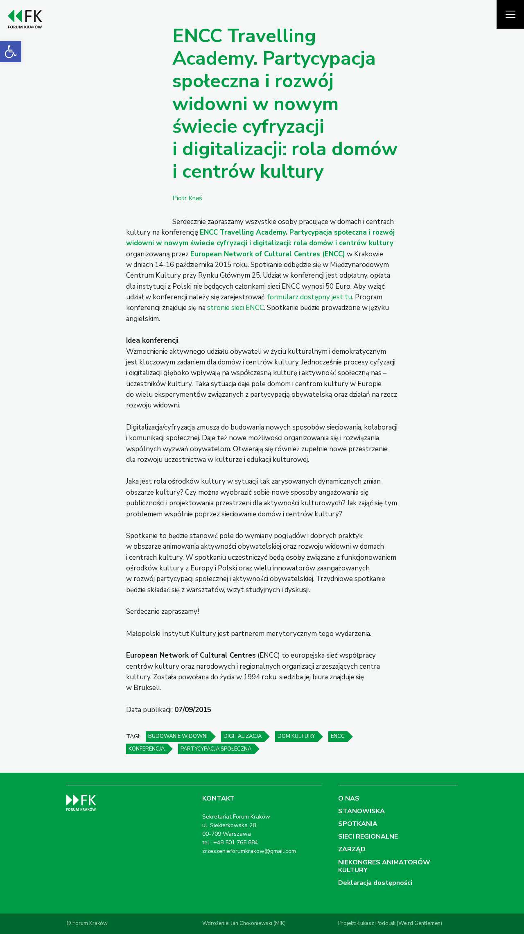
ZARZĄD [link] (352, 849)
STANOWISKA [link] (361, 811)
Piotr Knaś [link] (187, 198)
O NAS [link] (348, 798)
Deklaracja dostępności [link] (375, 882)
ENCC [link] (338, 736)
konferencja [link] (147, 749)
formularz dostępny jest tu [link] (309, 297)
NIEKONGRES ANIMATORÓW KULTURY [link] (384, 866)
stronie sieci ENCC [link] (235, 307)
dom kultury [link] (296, 736)
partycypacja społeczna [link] (216, 749)
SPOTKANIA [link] (357, 823)
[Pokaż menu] (510, 14)
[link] (10, 51)
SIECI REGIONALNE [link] (368, 836)
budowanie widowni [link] (178, 736)
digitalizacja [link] (243, 736)
